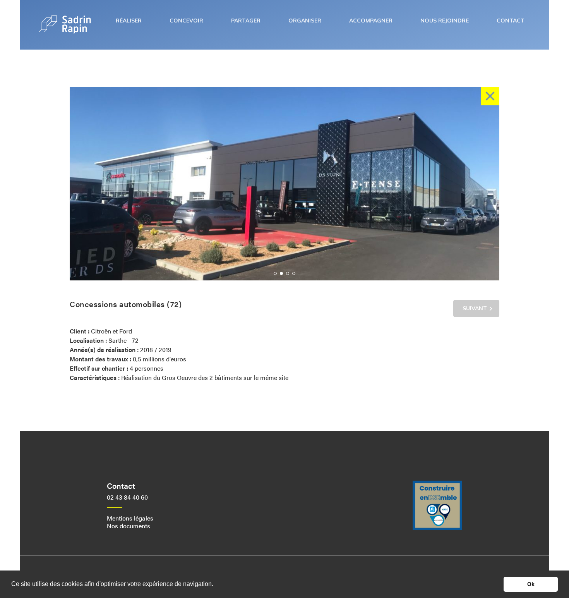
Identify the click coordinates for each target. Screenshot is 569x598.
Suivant (475, 308)
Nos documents (128, 525)
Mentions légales (130, 518)
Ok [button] (531, 584)
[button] (275, 273)
